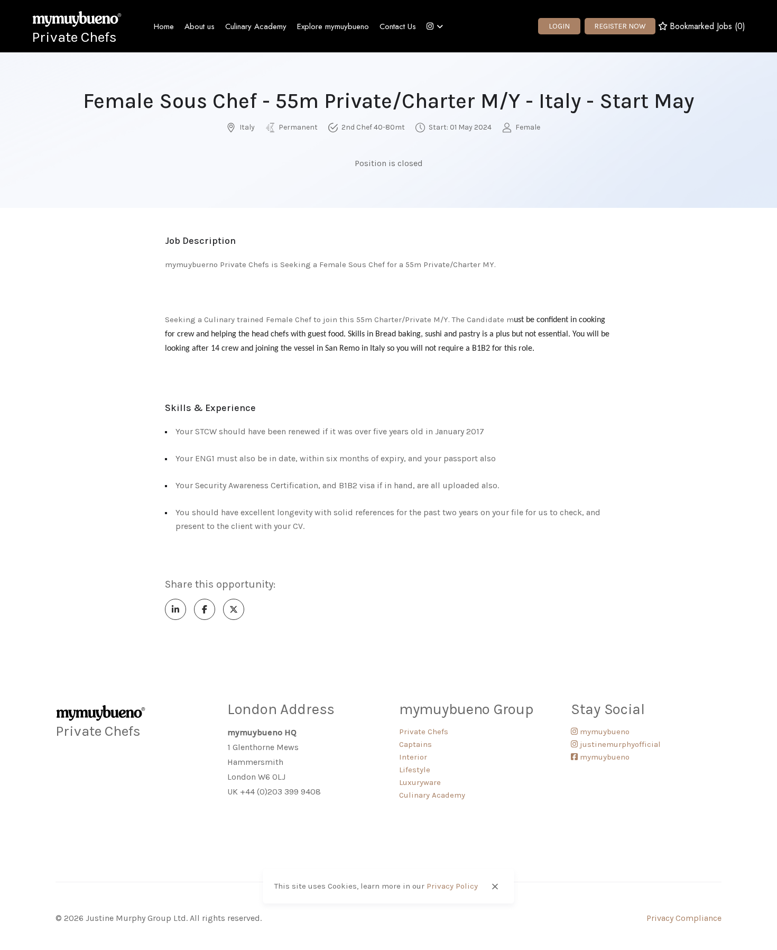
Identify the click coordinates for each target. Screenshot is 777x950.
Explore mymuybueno (333, 26)
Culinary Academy (255, 26)
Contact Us (398, 26)
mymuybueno (604, 731)
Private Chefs (74, 37)
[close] (494, 886)
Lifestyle (414, 769)
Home (164, 26)
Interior (413, 757)
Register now (620, 26)
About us (199, 26)
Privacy (661, 918)
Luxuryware (420, 782)
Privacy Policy (452, 886)
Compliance (699, 918)
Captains (415, 744)
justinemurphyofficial (619, 744)
